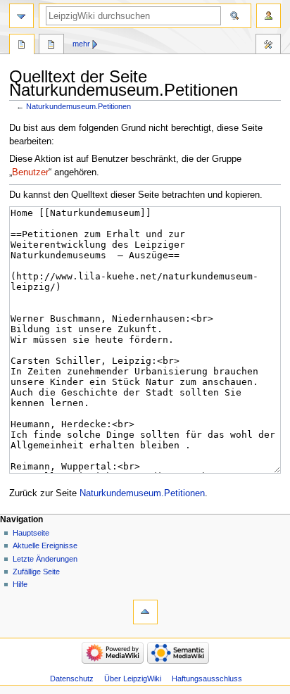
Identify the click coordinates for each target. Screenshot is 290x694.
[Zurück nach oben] (145, 612)
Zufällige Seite (36, 571)
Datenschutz (72, 678)
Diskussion (51, 45)
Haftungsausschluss (207, 678)
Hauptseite (31, 533)
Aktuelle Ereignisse (45, 545)
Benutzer (30, 172)
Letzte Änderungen (45, 559)
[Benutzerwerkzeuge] (268, 16)
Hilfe (20, 584)
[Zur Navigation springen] (21, 16)
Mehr (81, 43)
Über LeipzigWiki (132, 678)
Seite (22, 45)
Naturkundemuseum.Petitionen (78, 106)
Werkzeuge (268, 45)
